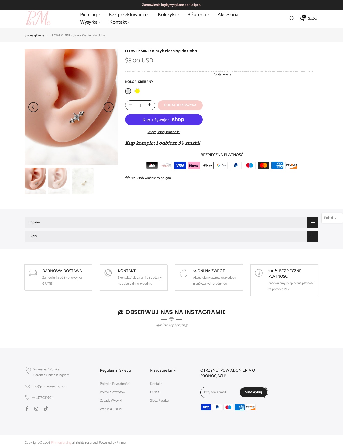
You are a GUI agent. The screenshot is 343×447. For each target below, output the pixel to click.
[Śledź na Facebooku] (27, 409)
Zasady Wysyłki (111, 400)
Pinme (121, 442)
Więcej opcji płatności (164, 132)
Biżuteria (196, 15)
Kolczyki (167, 15)
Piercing (88, 15)
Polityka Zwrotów (112, 392)
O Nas (154, 392)
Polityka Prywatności (115, 384)
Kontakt (118, 22)
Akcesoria (228, 15)
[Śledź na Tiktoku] (46, 409)
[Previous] (33, 107)
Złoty (137, 91)
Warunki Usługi (111, 409)
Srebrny (128, 91)
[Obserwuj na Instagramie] (36, 409)
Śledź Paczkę (159, 400)
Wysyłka (89, 22)
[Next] (109, 107)
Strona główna (34, 35)
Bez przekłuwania (127, 15)
